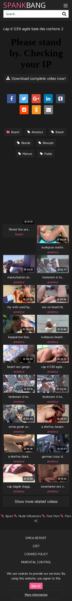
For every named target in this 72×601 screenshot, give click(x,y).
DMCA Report (36, 538)
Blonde (25, 143)
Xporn (9, 516)
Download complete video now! (38, 78)
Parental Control (36, 562)
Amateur (37, 132)
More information (36, 594)
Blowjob (47, 143)
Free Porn (53, 516)
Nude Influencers (29, 516)
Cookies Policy (36, 554)
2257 (36, 546)
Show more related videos (36, 501)
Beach (14, 132)
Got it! (36, 586)
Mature (27, 153)
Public (47, 153)
